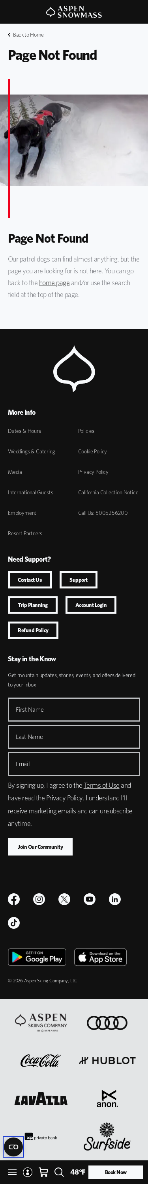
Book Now (116, 1172)
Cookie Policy (92, 451)
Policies (86, 431)
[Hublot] (107, 1061)
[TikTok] (14, 923)
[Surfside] (107, 1136)
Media (15, 472)
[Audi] (107, 1023)
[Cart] (43, 1172)
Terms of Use (102, 785)
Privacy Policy (93, 472)
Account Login (91, 605)
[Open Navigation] (12, 1172)
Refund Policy (33, 630)
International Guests (30, 492)
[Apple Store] (100, 957)
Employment (22, 513)
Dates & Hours (24, 431)
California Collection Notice (108, 492)
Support (78, 580)
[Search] (59, 1172)
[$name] (14, 899)
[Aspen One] (41, 1023)
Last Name (29, 736)
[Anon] (107, 1098)
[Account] (27, 1172)
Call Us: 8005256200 (103, 513)
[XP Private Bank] (40, 1136)
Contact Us (30, 580)
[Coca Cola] (41, 1061)
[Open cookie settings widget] (13, 1147)
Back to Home (28, 35)
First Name (29, 709)
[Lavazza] (41, 1098)
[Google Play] (37, 957)
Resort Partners (25, 533)
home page (54, 282)
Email (23, 764)
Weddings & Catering (31, 451)
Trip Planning (33, 605)
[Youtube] (90, 899)
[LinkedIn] (115, 899)
